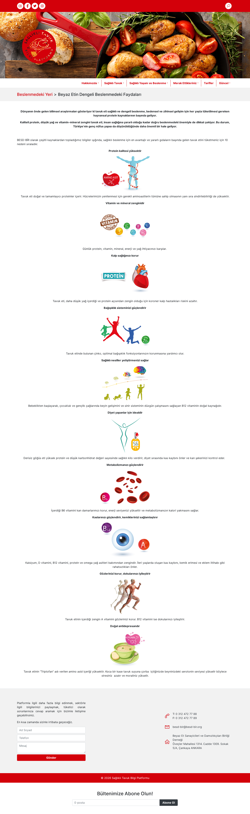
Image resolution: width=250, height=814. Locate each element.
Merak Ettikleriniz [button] (185, 83)
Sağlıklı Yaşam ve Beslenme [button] (147, 83)
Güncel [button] (223, 83)
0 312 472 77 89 (186, 718)
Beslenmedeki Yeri (35, 94)
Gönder (51, 757)
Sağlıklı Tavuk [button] (113, 83)
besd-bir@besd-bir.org (187, 727)
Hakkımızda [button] (89, 83)
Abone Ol (168, 802)
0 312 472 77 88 (186, 714)
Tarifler (209, 83)
